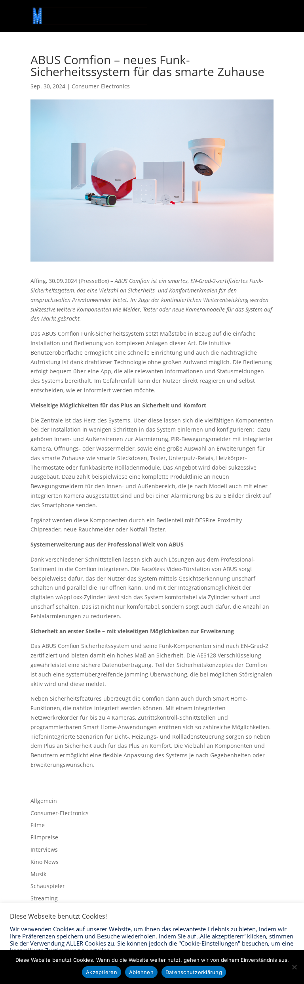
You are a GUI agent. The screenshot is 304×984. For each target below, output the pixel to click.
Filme (37, 825)
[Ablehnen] (294, 967)
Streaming (44, 898)
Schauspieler (47, 886)
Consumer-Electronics (101, 86)
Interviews (44, 849)
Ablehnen (141, 972)
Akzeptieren (101, 972)
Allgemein (43, 800)
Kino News (44, 862)
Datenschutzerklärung (193, 972)
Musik (38, 874)
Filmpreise (44, 837)
